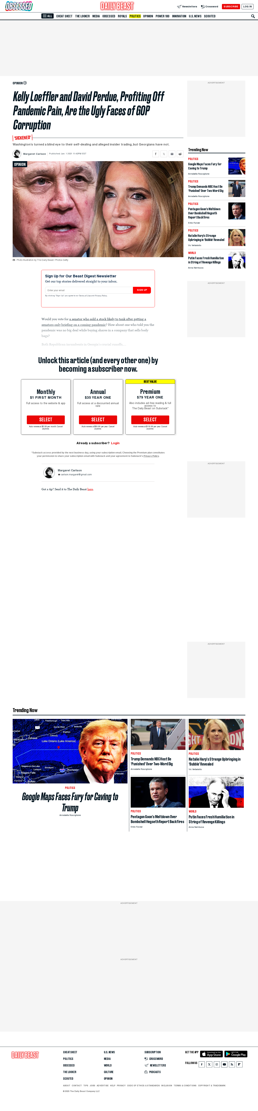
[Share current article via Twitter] (164, 154)
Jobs (92, 1085)
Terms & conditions (185, 1085)
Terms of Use (85, 296)
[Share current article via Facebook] (155, 154)
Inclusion (166, 1085)
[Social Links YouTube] (224, 1065)
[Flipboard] (239, 1065)
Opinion (148, 16)
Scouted (210, 16)
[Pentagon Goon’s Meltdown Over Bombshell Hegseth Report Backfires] (236, 218)
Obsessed (108, 16)
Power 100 (162, 16)
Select (46, 419)
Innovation (179, 16)
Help (112, 1085)
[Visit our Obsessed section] (31, 6)
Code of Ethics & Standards (143, 1085)
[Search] (253, 16)
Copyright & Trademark (212, 1085)
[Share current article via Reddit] (180, 154)
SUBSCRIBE (231, 6)
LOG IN (247, 6)
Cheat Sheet (64, 16)
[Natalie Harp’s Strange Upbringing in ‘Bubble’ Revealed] (236, 245)
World (108, 1065)
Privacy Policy (101, 296)
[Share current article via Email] (172, 154)
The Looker (82, 16)
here (90, 489)
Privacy (121, 1085)
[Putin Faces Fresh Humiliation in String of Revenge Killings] (236, 267)
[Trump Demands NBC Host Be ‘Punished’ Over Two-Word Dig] (236, 196)
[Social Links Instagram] (217, 1065)
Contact (77, 1085)
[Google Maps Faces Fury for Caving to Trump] (236, 173)
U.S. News (195, 16)
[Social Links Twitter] (209, 1065)
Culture (109, 1072)
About (66, 1085)
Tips (85, 1085)
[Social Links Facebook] (202, 1065)
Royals (122, 16)
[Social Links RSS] (232, 1065)
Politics (135, 16)
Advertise (103, 1085)
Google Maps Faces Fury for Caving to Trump (70, 802)
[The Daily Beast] (117, 6)
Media (96, 16)
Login (115, 443)
